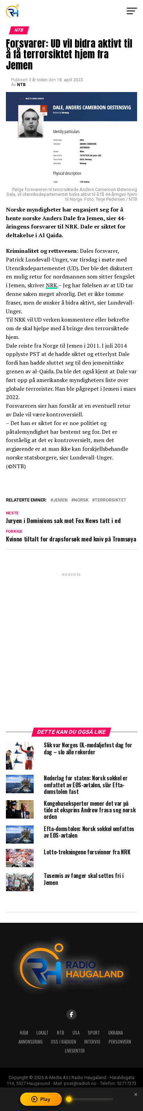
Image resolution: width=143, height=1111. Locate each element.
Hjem (24, 1032)
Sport (94, 1032)
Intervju (92, 1041)
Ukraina (115, 1032)
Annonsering (30, 1041)
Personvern (120, 1041)
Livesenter (75, 1050)
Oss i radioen (63, 1041)
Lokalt (42, 1032)
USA (76, 1032)
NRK (51, 285)
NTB (21, 84)
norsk (81, 500)
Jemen (60, 500)
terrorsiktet (110, 500)
